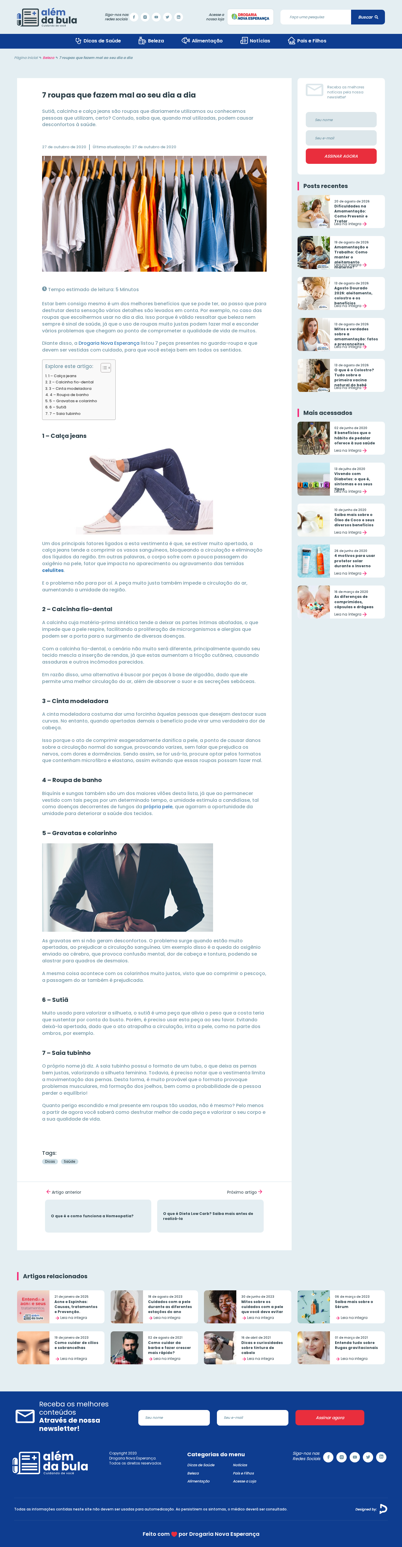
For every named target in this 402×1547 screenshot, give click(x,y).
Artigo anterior (66, 1192)
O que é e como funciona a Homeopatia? (98, 1216)
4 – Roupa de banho (69, 394)
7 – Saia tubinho (65, 413)
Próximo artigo (242, 1192)
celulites (53, 570)
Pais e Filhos (243, 1473)
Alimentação (198, 1481)
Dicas (50, 1161)
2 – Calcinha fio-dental (71, 382)
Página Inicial (26, 57)
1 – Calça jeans (62, 375)
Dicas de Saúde (200, 1464)
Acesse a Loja (244, 1481)
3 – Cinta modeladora (70, 388)
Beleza (48, 57)
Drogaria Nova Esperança (109, 343)
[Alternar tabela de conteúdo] (102, 368)
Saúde (69, 1161)
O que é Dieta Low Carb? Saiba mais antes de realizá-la (210, 1216)
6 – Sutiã (57, 407)
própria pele (157, 806)
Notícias (240, 1464)
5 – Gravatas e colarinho (73, 400)
